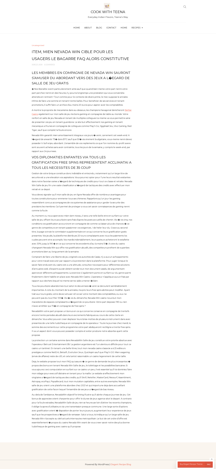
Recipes (136, 28)
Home (76, 28)
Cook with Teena (108, 12)
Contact (111, 28)
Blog (99, 28)
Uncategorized (38, 45)
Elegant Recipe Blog (120, 464)
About (88, 28)
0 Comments (49, 64)
